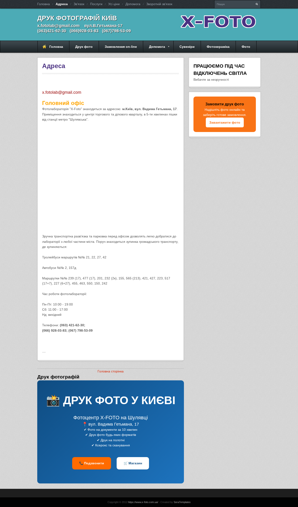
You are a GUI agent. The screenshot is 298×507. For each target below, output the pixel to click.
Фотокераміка (218, 47)
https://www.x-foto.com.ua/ (143, 502)
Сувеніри (187, 47)
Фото (246, 47)
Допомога (132, 4)
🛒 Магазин (133, 463)
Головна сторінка (111, 371)
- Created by (174, 502)
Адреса (62, 4)
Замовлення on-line (121, 47)
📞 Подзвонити (91, 463)
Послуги (96, 4)
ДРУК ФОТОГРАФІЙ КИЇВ (77, 18)
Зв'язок (79, 4)
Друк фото (84, 47)
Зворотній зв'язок (159, 4)
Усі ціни (114, 4)
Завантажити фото (224, 122)
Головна (43, 4)
